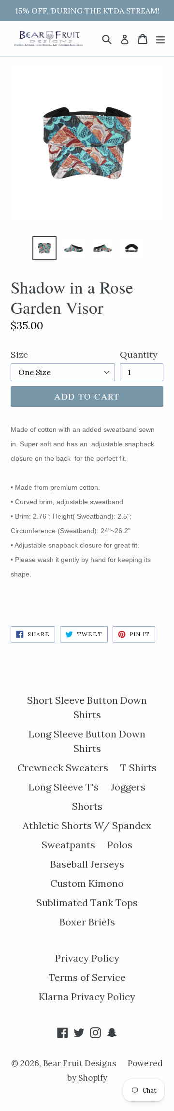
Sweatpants (68, 845)
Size (19, 354)
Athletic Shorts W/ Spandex (87, 825)
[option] (44, 248)
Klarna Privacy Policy (87, 997)
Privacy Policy (87, 958)
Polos (119, 845)
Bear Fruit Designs (80, 1063)
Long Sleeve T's (64, 787)
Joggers (128, 787)
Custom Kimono (87, 883)
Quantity (139, 354)
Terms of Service (87, 977)
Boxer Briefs (87, 922)
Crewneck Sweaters (62, 768)
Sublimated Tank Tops (87, 903)
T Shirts (138, 768)
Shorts (87, 806)
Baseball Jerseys (87, 864)
